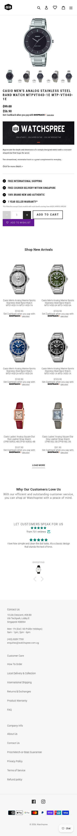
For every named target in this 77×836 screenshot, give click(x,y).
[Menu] (71, 7)
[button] (35, 579)
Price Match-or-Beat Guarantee (24, 752)
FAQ (9, 709)
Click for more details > (13, 166)
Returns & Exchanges (19, 691)
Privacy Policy (15, 761)
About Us (12, 733)
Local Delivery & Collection (21, 673)
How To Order (14, 664)
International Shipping (19, 682)
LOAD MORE (38, 465)
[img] (38, 528)
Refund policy (14, 779)
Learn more (50, 115)
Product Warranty (17, 700)
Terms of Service (16, 770)
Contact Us (13, 743)
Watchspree (42, 824)
